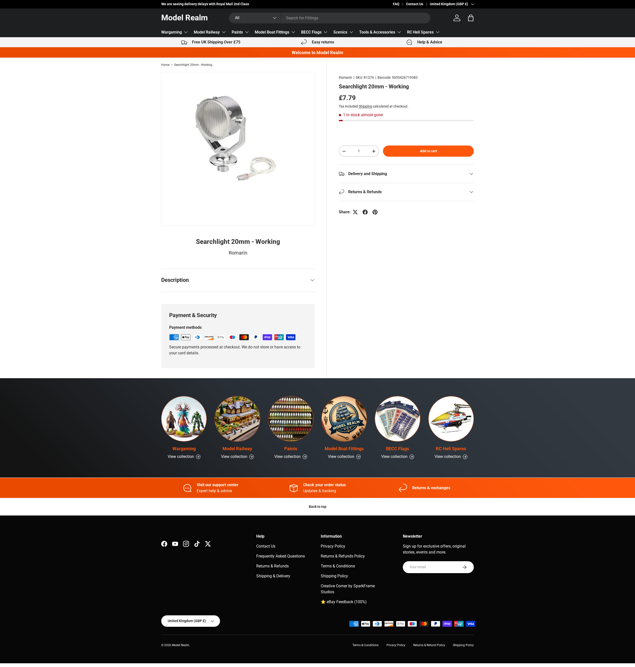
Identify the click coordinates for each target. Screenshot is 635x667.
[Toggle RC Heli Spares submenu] (438, 32)
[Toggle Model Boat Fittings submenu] (293, 32)
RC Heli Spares (420, 32)
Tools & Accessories (377, 32)
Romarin (345, 77)
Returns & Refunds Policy (343, 556)
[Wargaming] (183, 418)
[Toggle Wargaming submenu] (186, 32)
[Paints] (290, 418)
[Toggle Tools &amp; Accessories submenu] (399, 32)
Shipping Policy (334, 576)
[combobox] (329, 18)
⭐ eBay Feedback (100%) (344, 601)
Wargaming (171, 32)
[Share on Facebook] (365, 212)
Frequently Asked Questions (280, 556)
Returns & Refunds (272, 566)
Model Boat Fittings (272, 32)
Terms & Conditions (338, 566)
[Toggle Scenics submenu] (351, 32)
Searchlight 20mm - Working (193, 65)
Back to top (317, 507)
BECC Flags (311, 32)
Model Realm (180, 645)
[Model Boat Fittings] (344, 418)
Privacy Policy (333, 546)
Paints (237, 32)
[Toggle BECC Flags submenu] (325, 32)
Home (165, 65)
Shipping (365, 106)
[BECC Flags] (397, 418)
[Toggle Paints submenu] (247, 32)
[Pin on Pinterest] (375, 212)
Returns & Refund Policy (429, 645)
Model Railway (207, 32)
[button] (470, 17)
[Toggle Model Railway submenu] (224, 32)
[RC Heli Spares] (451, 418)
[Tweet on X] (355, 212)
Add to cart (428, 151)
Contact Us (414, 4)
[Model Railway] (237, 418)
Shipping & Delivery (273, 576)
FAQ (396, 4)
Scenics (340, 32)
